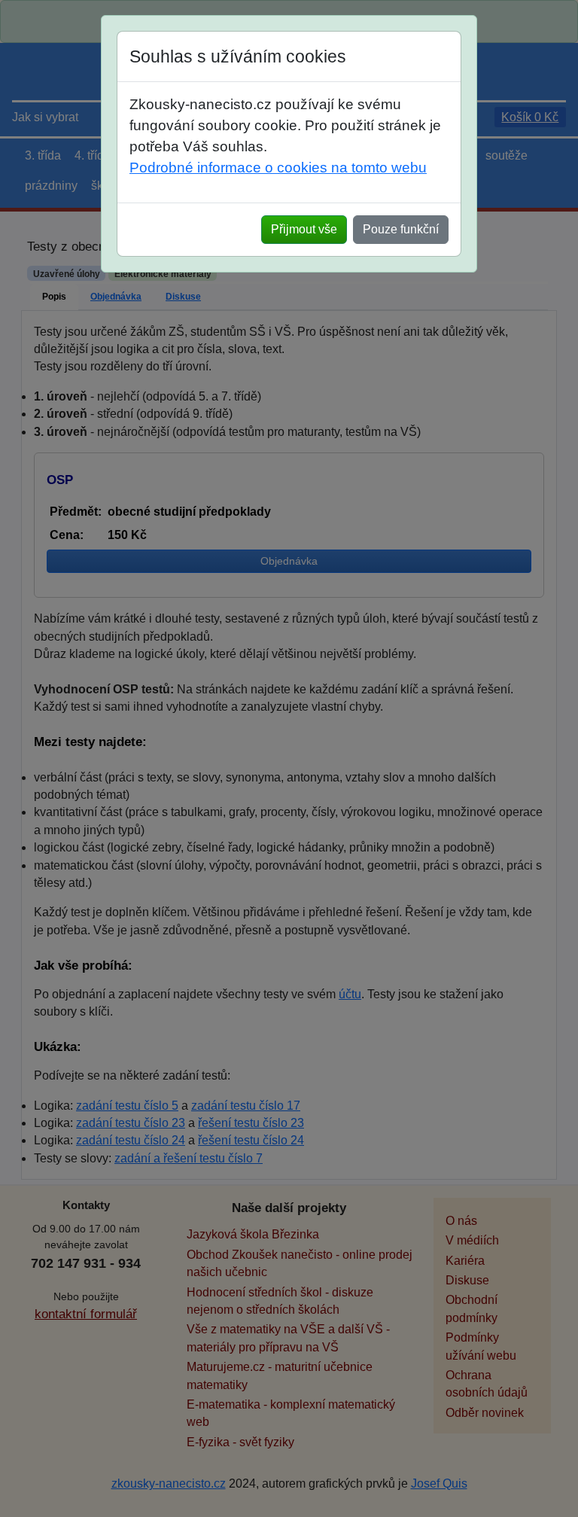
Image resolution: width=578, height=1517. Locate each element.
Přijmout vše (304, 229)
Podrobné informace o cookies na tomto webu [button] (278, 167)
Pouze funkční (401, 229)
